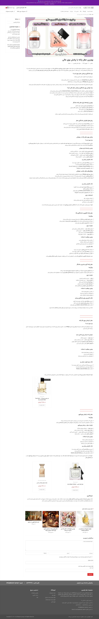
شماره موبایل (90, 560)
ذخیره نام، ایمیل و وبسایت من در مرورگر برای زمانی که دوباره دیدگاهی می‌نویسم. (75, 557)
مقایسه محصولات (9, 11)
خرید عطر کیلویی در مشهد (33, 522)
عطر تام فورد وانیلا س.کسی (42, 483)
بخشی (91, 63)
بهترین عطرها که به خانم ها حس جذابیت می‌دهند (68, 529)
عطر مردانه (39, 480)
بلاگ (90, 14)
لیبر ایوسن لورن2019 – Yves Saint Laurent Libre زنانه (42, 399)
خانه (92, 14)
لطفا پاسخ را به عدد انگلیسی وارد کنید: (85, 566)
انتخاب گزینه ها (41, 405)
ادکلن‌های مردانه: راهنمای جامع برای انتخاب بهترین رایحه (50, 529)
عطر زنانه (41, 396)
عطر (43, 396)
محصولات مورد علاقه (21, 11)
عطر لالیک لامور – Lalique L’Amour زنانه (75, 484)
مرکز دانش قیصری (76, 63)
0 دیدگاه (70, 63)
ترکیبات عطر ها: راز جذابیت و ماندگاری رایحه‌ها (85, 529)
